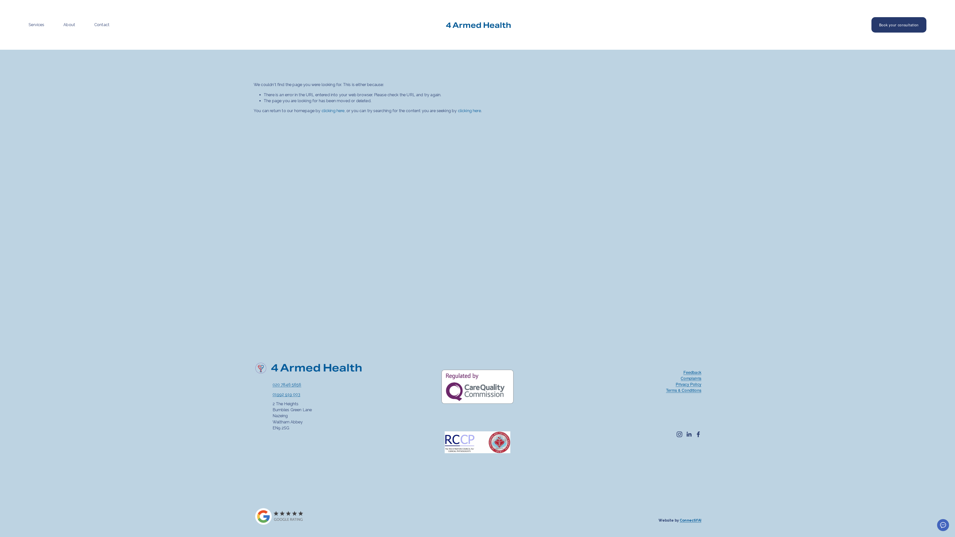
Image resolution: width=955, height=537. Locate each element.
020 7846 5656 (287, 384)
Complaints (691, 378)
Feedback (692, 372)
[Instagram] (679, 434)
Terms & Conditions (683, 390)
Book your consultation (899, 24)
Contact (101, 24)
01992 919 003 (286, 394)
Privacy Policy (688, 384)
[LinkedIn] (689, 434)
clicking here (333, 110)
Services (36, 24)
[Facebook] (698, 434)
